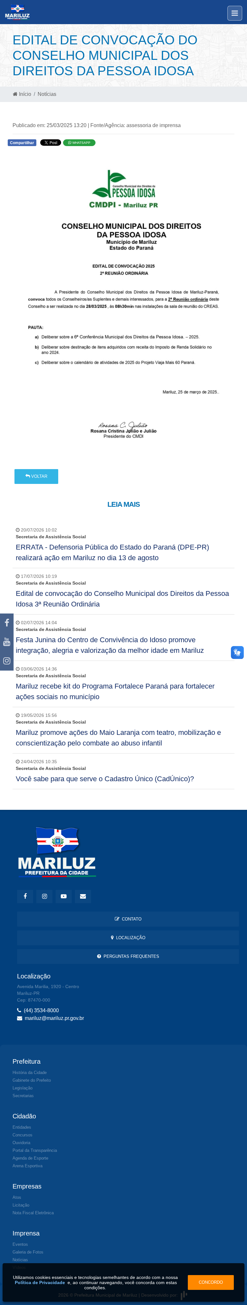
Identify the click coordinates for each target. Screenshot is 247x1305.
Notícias (47, 94)
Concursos (22, 1135)
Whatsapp (80, 142)
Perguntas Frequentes (130, 956)
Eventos (20, 1244)
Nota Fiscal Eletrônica (33, 1212)
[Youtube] (7, 642)
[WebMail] (83, 896)
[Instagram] (7, 661)
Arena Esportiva (27, 1165)
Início (24, 94)
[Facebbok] (25, 896)
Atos (17, 1197)
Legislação (22, 1088)
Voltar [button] (38, 476)
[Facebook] (7, 623)
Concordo (211, 1282)
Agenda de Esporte (30, 1158)
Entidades (22, 1127)
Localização (129, 937)
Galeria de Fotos (28, 1252)
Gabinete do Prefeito (32, 1080)
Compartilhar (22, 143)
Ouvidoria (21, 1142)
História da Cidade (30, 1072)
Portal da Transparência (35, 1150)
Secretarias (23, 1095)
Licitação (21, 1205)
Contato (130, 919)
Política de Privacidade (40, 1282)
